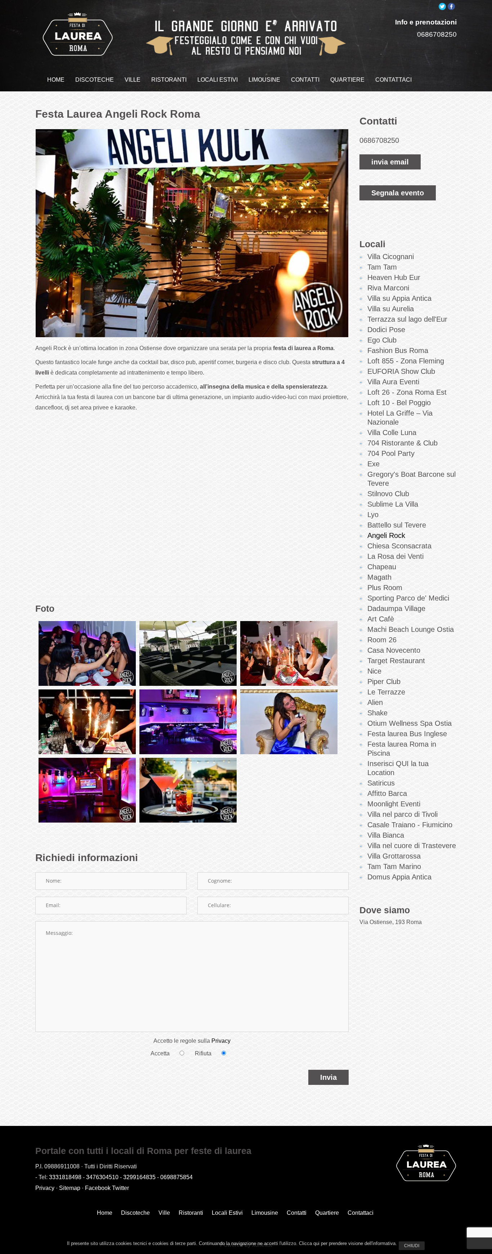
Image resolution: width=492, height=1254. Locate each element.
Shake (377, 713)
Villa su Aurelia (390, 309)
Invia (328, 1077)
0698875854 (176, 1177)
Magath (379, 577)
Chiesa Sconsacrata (399, 546)
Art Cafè (380, 619)
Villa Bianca (385, 835)
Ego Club (382, 340)
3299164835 (139, 1177)
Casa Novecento (393, 650)
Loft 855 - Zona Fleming (405, 361)
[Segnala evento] (397, 179)
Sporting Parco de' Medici (408, 598)
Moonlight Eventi (393, 804)
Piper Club (384, 681)
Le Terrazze (386, 692)
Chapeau (381, 567)
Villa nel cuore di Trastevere (411, 846)
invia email (390, 162)
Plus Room (384, 588)
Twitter (120, 1188)
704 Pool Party (391, 453)
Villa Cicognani (390, 257)
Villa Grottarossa (394, 856)
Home (104, 1213)
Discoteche (135, 1213)
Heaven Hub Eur (393, 277)
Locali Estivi (227, 1213)
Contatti (297, 1213)
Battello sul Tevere (396, 525)
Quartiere (327, 1213)
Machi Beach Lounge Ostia (410, 629)
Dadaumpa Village (396, 608)
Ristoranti (191, 1213)
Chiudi (411, 1245)
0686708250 (437, 34)
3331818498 (65, 1177)
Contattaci (361, 1213)
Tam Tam (382, 267)
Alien (375, 702)
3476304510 (102, 1177)
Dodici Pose (386, 330)
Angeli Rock (386, 535)
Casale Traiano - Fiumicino (409, 825)
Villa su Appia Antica (399, 298)
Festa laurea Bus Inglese (407, 734)
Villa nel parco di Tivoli (402, 814)
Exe (373, 464)
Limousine (264, 1213)
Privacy (221, 1041)
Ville (164, 1213)
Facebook (98, 1188)
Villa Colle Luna (391, 432)
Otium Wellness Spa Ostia (409, 723)
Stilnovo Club (388, 494)
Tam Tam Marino (394, 866)
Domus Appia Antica (399, 877)
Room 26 (382, 640)
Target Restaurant (396, 661)
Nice (374, 671)
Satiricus (381, 783)
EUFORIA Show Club (401, 371)
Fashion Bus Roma (397, 350)
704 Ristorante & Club (402, 443)
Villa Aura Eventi (393, 382)
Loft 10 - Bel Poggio (399, 403)
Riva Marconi (388, 288)
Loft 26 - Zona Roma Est (407, 392)
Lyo (373, 515)
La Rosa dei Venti (395, 556)
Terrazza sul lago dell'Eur (407, 319)
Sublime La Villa (392, 504)
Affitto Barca (387, 793)
